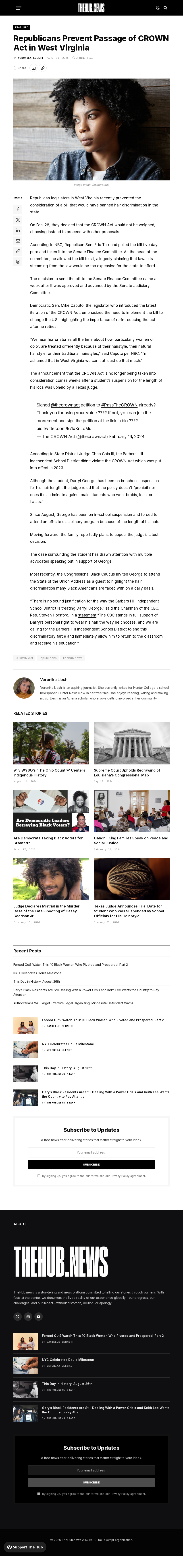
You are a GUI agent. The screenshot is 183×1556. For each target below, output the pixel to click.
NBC (135, 353)
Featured (21, 27)
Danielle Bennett (60, 1026)
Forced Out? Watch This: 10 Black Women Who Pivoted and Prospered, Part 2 (70, 964)
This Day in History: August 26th (36, 981)
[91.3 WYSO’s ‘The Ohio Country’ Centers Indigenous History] (51, 743)
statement (87, 615)
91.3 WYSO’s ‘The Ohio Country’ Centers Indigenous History (49, 772)
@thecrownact (65, 405)
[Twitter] (17, 220)
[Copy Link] (43, 68)
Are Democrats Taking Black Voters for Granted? (48, 840)
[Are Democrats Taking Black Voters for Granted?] (51, 811)
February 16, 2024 (127, 436)
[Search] (165, 8)
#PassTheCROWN (119, 405)
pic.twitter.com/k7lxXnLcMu (64, 428)
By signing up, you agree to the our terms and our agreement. (93, 1176)
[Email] (17, 240)
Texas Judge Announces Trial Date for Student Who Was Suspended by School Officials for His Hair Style (129, 911)
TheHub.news (71, 1540)
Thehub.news (72, 658)
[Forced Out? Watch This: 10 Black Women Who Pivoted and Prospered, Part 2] (25, 1025)
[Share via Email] (33, 68)
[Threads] (17, 261)
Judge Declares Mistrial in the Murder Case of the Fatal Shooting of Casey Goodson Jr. (46, 911)
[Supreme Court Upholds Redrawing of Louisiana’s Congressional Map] (132, 743)
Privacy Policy (120, 1176)
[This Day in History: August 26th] (25, 1073)
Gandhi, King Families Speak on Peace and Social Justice (131, 840)
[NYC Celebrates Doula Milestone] (25, 1049)
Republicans (48, 658)
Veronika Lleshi (30, 57)
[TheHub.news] (91, 8)
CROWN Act (24, 658)
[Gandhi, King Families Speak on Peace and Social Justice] (132, 811)
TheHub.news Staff (61, 1074)
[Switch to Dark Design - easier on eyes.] (158, 8)
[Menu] (18, 8)
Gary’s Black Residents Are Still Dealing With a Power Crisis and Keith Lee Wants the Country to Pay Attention (105, 1094)
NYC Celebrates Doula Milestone (37, 973)
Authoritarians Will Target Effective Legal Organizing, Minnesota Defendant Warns (73, 1003)
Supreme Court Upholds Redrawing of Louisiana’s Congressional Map (127, 772)
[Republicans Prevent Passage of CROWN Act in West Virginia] (91, 129)
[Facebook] (17, 209)
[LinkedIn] (17, 230)
